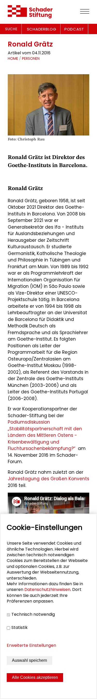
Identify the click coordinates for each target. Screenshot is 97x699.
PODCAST (74, 29)
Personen (31, 58)
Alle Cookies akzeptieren (35, 677)
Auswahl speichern (29, 660)
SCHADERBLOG (41, 29)
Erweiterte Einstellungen (31, 645)
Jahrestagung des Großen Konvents (48, 479)
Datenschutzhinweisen (47, 589)
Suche (11, 29)
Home (13, 58)
